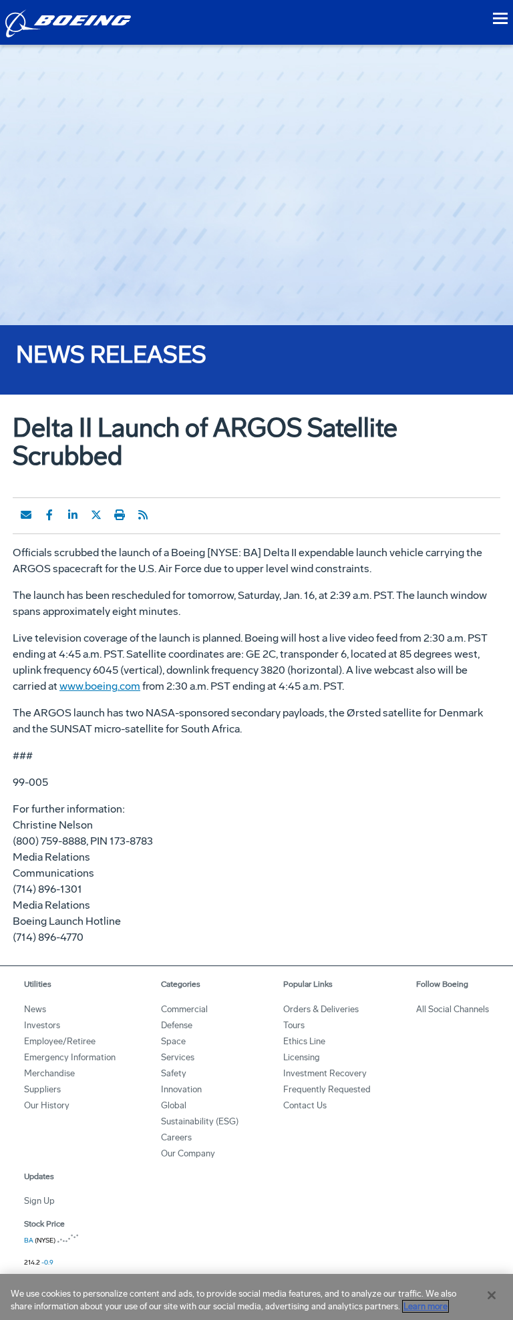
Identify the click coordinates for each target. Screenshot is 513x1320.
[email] (26, 515)
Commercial (184, 1009)
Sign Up (39, 1201)
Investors (42, 1025)
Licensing (301, 1057)
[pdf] (166, 515)
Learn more (425, 1306)
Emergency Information (70, 1057)
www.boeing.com (99, 686)
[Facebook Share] (49, 515)
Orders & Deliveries (321, 1009)
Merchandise (49, 1073)
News (35, 1009)
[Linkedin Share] (73, 515)
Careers (176, 1137)
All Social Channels (452, 1009)
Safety (173, 1073)
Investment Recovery (325, 1073)
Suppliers (42, 1089)
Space (173, 1041)
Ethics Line (304, 1041)
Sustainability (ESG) (199, 1121)
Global (173, 1105)
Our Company (188, 1153)
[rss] (143, 515)
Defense (176, 1025)
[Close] (491, 1295)
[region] (256, 1297)
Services (177, 1057)
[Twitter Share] (96, 515)
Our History (46, 1105)
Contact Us (305, 1105)
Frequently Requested (327, 1089)
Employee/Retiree (60, 1041)
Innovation (181, 1089)
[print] (120, 515)
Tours (294, 1025)
